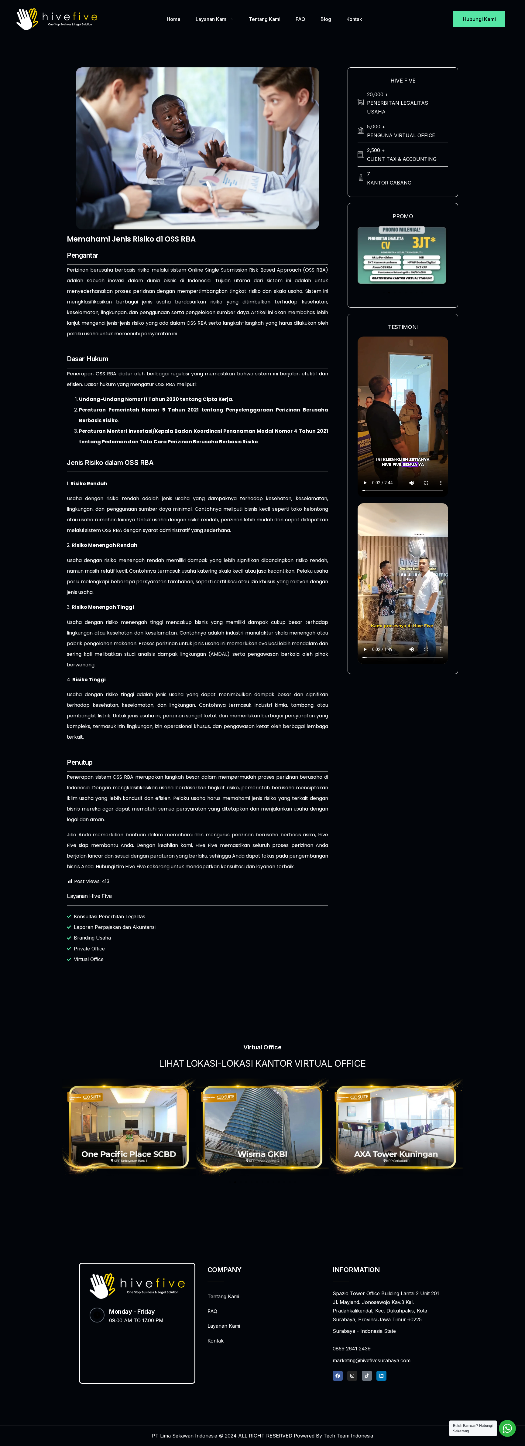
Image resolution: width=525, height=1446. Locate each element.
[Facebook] (338, 1376)
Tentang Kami (264, 19)
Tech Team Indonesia (348, 1436)
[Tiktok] (367, 1376)
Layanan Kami (212, 19)
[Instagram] (352, 1376)
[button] (384, 292)
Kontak (354, 19)
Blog (326, 19)
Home (173, 19)
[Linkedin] (381, 1376)
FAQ (300, 19)
